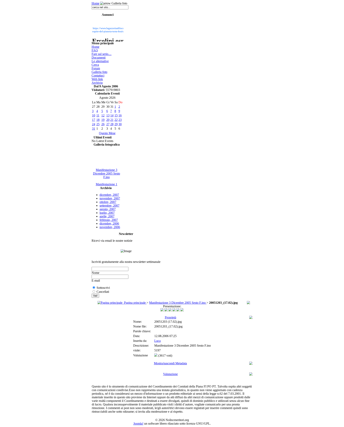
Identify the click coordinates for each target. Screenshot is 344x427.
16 (120, 115)
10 (93, 115)
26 (103, 124)
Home (95, 3)
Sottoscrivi (103, 287)
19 (103, 119)
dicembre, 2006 (109, 223)
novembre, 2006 (110, 227)
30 (120, 124)
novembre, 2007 (110, 198)
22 (116, 119)
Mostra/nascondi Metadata (170, 363)
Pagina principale (134, 302)
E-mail (96, 280)
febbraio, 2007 (109, 220)
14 (111, 115)
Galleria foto (99, 72)
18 (98, 119)
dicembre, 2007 (109, 194)
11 (97, 115)
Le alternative (100, 61)
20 (107, 119)
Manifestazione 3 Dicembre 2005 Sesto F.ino (106, 172)
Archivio (97, 82)
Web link (97, 79)
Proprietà (170, 317)
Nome (95, 272)
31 (93, 128)
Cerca (95, 64)
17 (93, 119)
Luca (157, 340)
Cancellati (103, 291)
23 (120, 119)
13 (107, 115)
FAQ (95, 50)
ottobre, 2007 (108, 202)
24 (93, 124)
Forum (96, 68)
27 (107, 124)
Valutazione (170, 374)
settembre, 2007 (109, 205)
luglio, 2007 (107, 212)
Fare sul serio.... (101, 54)
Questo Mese (107, 133)
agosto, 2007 (108, 209)
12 (103, 115)
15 (116, 115)
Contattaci (98, 75)
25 (98, 124)
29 (116, 124)
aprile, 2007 (107, 216)
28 (111, 124)
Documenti (99, 57)
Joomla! (138, 423)
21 (111, 119)
